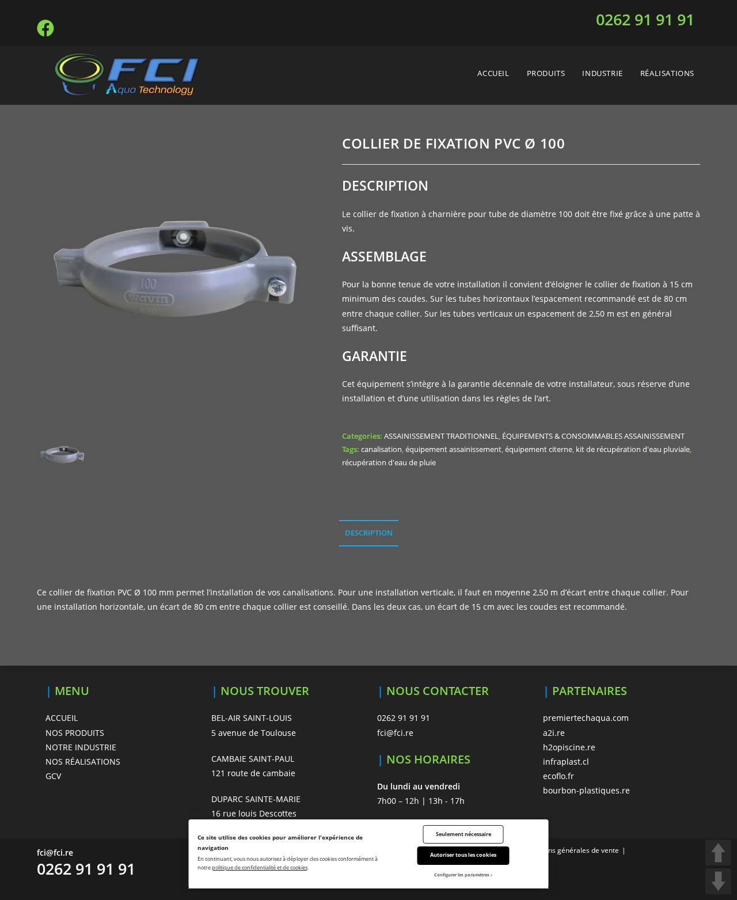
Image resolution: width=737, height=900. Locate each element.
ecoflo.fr (558, 775)
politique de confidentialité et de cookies (259, 867)
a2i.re (554, 732)
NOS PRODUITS (74, 732)
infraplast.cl (566, 761)
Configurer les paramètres (461, 875)
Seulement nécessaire (463, 834)
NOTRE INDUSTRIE (80, 747)
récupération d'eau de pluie (389, 462)
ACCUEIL (61, 717)
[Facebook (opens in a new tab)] (47, 28)
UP (718, 852)
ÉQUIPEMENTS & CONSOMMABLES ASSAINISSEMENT (593, 436)
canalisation (381, 449)
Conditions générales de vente (570, 850)
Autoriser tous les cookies (463, 855)
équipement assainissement (453, 449)
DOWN (718, 881)
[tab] (368, 533)
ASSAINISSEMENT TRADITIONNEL (441, 436)
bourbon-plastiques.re (586, 790)
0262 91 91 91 (645, 19)
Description (369, 533)
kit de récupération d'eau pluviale (633, 449)
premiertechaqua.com (586, 717)
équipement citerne (538, 449)
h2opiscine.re (569, 747)
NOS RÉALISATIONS (82, 761)
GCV (53, 775)
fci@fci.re (395, 732)
